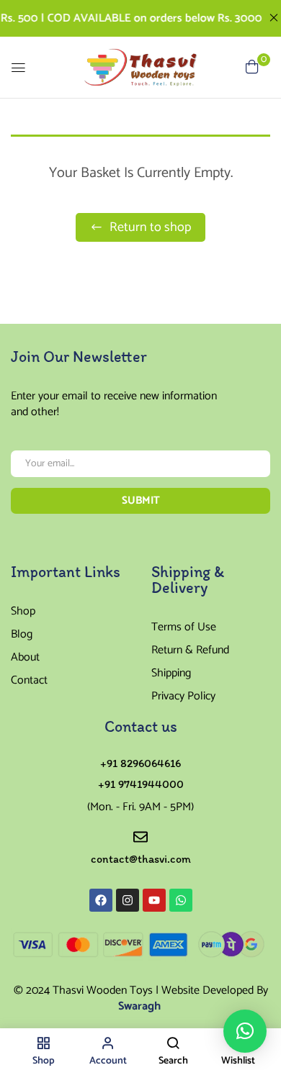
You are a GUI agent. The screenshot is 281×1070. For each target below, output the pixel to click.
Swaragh (141, 1006)
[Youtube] (154, 900)
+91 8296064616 (140, 763)
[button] (245, 1031)
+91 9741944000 (141, 784)
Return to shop (149, 227)
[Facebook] (100, 900)
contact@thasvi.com (141, 859)
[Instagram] (127, 900)
